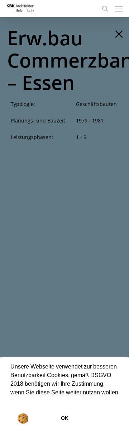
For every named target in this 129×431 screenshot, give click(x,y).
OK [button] (64, 418)
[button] (11, 401)
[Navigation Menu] (119, 8)
